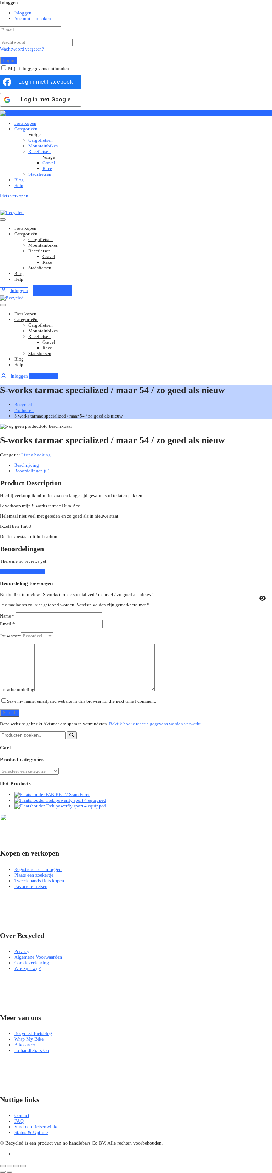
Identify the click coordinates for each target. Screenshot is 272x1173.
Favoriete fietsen (30, 886)
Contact (21, 1115)
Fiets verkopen (14, 195)
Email (7, 623)
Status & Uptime (31, 1132)
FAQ (19, 1121)
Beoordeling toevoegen (22, 571)
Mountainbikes (43, 145)
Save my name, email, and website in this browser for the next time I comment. (81, 701)
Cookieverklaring (31, 962)
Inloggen (23, 13)
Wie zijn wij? (27, 968)
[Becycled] (12, 113)
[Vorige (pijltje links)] (3, 1172)
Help (18, 185)
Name (7, 616)
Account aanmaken (32, 18)
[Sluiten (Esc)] (23, 1166)
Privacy (21, 951)
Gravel (48, 162)
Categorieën (26, 129)
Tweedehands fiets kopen (39, 880)
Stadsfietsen (39, 174)
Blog (19, 179)
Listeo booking (36, 454)
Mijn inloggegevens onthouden (38, 68)
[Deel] (16, 1166)
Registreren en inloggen (38, 869)
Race (47, 168)
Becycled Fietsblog (33, 1033)
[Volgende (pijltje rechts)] (9, 1172)
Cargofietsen (40, 140)
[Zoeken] (72, 735)
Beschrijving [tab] (26, 465)
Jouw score (10, 635)
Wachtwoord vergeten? (22, 49)
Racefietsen (39, 151)
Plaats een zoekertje (33, 875)
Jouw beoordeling (17, 689)
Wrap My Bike (29, 1039)
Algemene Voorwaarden (38, 957)
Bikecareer (24, 1044)
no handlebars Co (31, 1050)
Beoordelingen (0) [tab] (31, 470)
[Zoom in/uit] (3, 1166)
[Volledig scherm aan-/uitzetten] (9, 1166)
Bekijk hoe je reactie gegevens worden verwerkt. (155, 723)
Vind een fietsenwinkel (37, 1127)
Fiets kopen (25, 123)
